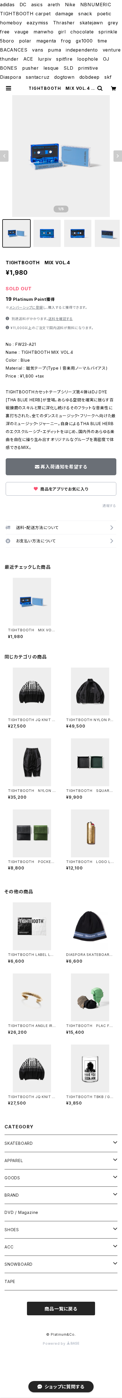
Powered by (55, 1343)
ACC (9, 1246)
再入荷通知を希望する (64, 467)
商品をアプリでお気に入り (63, 489)
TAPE (10, 1281)
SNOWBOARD (19, 1264)
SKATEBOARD (19, 1143)
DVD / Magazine (21, 1212)
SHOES (12, 1229)
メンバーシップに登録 (26, 307)
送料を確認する (60, 319)
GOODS (12, 1177)
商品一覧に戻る (61, 1309)
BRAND (12, 1195)
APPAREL (14, 1160)
